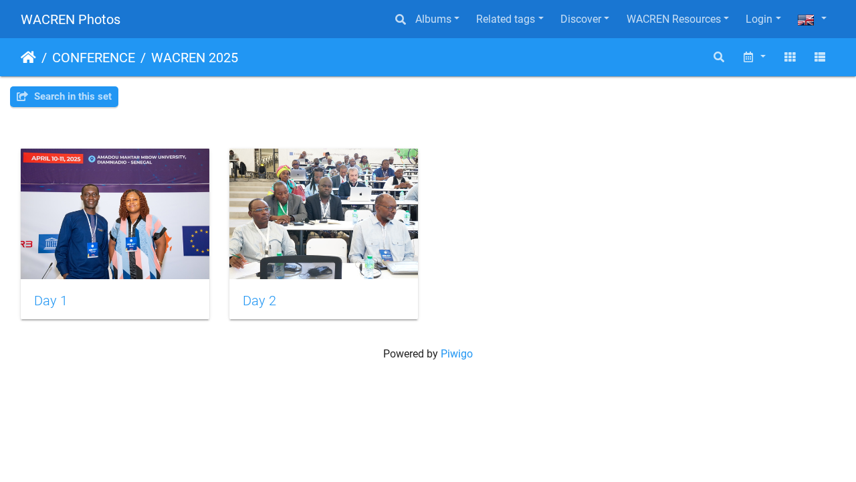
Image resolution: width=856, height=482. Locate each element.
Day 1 (51, 301)
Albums (433, 19)
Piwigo (457, 353)
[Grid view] (789, 57)
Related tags (505, 19)
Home (28, 58)
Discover (580, 19)
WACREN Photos (70, 19)
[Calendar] (753, 57)
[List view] (820, 57)
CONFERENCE (93, 58)
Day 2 (259, 301)
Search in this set (71, 96)
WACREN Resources (674, 19)
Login (759, 19)
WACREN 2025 (194, 58)
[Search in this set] (720, 57)
